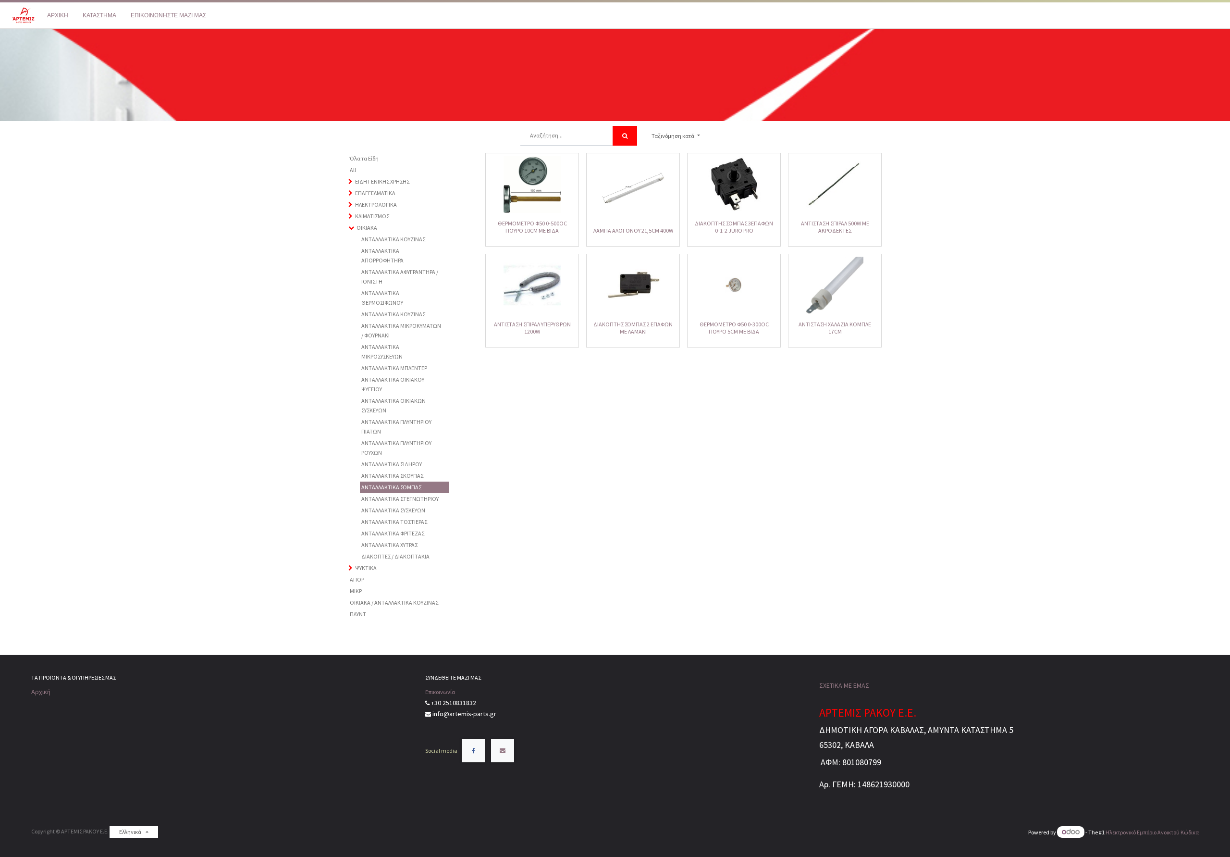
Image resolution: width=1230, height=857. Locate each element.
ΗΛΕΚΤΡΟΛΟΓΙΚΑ (376, 204)
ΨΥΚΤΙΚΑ (366, 567)
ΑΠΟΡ (357, 579)
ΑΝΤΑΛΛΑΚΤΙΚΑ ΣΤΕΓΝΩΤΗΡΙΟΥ (400, 498)
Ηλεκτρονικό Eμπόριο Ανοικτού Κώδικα (1152, 832)
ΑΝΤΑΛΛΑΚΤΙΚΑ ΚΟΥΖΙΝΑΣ (393, 239)
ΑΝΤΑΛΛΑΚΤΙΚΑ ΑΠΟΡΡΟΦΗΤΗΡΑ (382, 255)
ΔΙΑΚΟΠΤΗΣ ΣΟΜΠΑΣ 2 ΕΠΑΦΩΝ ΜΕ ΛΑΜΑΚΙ (633, 328)
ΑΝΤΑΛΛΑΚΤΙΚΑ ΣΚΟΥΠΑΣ (392, 475)
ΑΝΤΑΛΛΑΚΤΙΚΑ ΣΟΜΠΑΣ (391, 487)
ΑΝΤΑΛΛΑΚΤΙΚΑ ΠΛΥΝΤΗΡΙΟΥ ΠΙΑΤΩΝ (396, 426)
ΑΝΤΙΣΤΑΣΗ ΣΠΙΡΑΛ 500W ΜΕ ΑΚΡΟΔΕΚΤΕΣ (835, 227)
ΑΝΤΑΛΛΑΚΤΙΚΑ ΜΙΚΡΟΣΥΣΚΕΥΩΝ (382, 351)
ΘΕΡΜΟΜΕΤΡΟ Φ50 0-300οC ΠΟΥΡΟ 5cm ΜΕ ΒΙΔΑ (734, 328)
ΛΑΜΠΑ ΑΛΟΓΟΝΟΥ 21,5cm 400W (633, 230)
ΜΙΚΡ (356, 591)
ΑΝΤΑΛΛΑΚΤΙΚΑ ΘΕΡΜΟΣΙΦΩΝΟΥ (382, 297)
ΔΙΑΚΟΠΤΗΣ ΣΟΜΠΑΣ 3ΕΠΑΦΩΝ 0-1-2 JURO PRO (734, 227)
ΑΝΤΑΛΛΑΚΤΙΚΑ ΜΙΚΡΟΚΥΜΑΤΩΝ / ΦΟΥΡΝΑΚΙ (401, 330)
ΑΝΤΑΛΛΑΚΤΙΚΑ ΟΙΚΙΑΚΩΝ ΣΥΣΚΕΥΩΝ (393, 405)
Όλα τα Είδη (364, 158)
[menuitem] (57, 15)
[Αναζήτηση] (625, 136)
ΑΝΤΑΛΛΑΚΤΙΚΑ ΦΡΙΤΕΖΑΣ (392, 533)
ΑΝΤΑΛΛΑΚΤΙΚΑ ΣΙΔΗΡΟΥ (391, 464)
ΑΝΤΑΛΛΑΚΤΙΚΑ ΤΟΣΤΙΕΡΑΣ (394, 521)
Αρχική (40, 691)
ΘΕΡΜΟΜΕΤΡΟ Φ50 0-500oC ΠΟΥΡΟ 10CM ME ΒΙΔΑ (532, 227)
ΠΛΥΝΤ (358, 614)
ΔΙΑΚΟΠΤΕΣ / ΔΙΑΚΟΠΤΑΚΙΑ (395, 556)
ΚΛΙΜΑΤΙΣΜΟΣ (372, 216)
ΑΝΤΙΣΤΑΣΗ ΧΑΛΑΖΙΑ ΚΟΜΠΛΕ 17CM (835, 328)
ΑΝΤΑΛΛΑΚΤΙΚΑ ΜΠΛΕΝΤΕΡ (394, 368)
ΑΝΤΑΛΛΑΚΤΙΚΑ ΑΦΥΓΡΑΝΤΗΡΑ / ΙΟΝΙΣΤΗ (399, 276)
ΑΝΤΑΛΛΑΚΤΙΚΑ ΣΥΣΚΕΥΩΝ (393, 510)
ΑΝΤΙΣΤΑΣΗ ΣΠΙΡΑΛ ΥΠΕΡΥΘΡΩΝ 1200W (532, 328)
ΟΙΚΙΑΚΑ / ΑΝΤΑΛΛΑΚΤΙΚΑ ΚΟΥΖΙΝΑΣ (394, 602)
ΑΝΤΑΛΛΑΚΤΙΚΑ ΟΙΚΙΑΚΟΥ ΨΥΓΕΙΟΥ (392, 384)
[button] (675, 136)
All (353, 170)
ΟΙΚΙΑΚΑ (367, 227)
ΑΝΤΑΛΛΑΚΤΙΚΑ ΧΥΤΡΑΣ (389, 544)
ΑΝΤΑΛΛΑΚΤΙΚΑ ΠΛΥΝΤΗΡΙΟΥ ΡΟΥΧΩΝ (396, 447)
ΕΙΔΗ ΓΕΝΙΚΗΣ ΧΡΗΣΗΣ (382, 181)
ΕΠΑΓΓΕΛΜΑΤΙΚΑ (375, 193)
